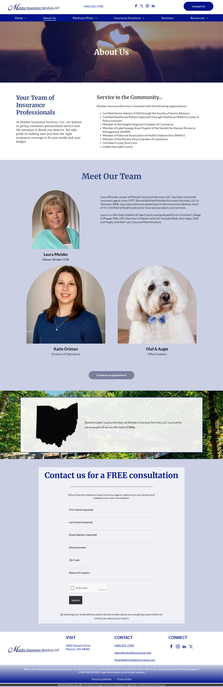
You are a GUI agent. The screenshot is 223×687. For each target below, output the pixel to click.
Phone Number (77, 547)
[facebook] (136, 6)
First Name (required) (81, 509)
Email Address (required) (83, 534)
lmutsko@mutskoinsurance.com (134, 660)
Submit (76, 600)
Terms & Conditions (101, 679)
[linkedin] (153, 6)
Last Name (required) (81, 522)
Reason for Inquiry (79, 572)
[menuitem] (21, 18)
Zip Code (74, 559)
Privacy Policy (124, 679)
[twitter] (141, 6)
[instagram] (147, 6)
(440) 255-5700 (93, 6)
